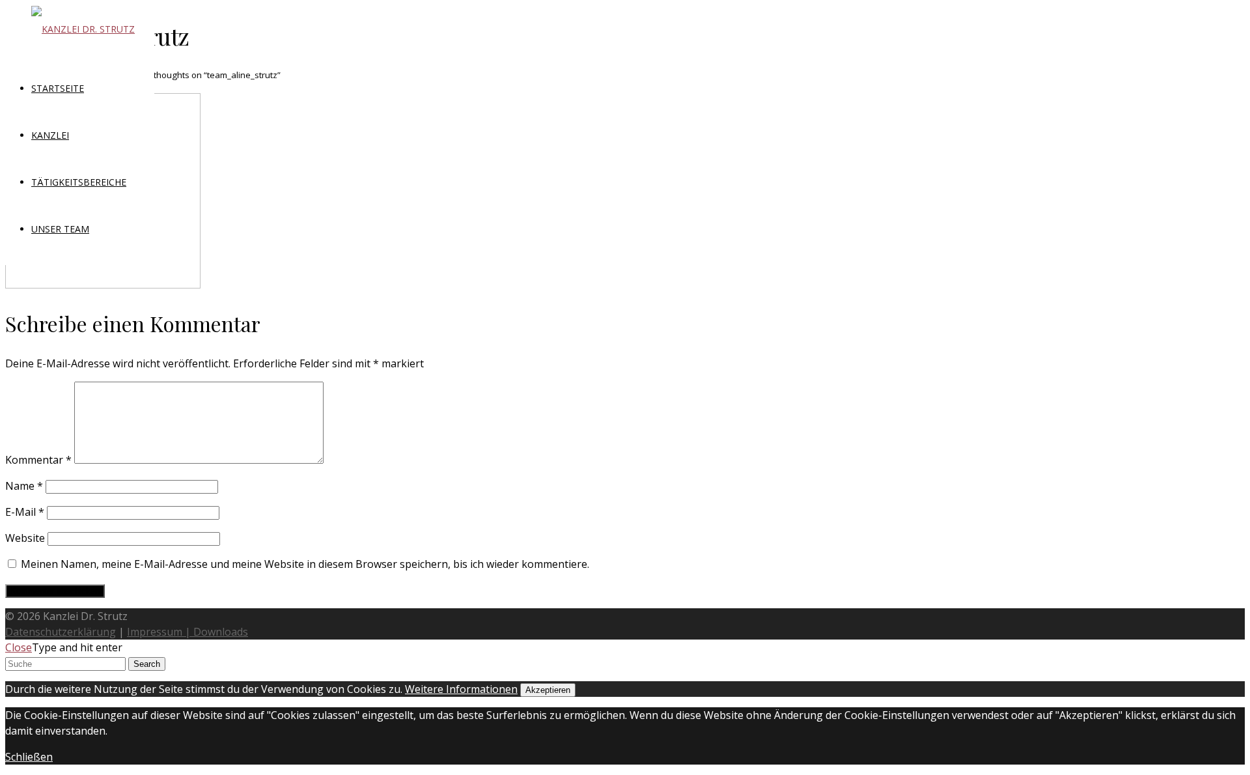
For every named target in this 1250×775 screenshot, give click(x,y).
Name (24, 486)
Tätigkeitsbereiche (78, 182)
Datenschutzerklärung (60, 632)
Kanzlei (50, 135)
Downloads (220, 632)
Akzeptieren (547, 690)
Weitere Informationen (461, 689)
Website (25, 538)
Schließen (29, 757)
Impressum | (160, 632)
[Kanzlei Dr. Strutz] (83, 29)
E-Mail (24, 512)
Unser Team (60, 229)
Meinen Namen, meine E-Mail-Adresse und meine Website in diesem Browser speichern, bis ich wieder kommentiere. (305, 564)
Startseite (57, 88)
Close (18, 647)
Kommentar (38, 460)
